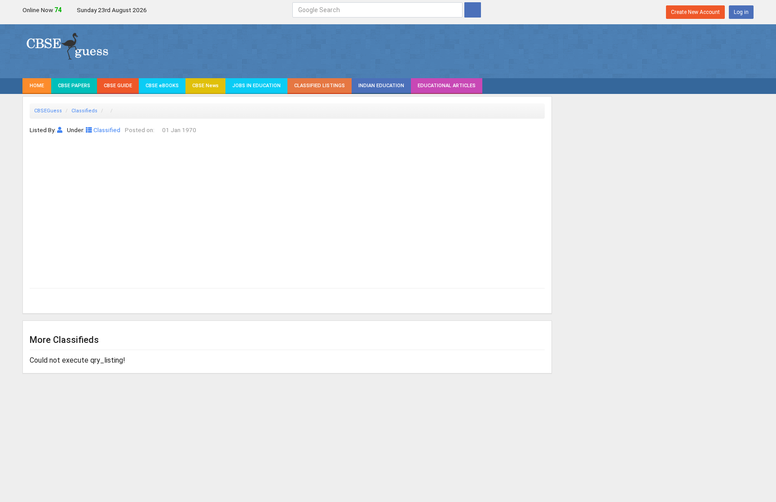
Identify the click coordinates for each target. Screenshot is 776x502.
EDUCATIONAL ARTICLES (447, 86)
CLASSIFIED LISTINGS (319, 86)
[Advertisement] (287, 202)
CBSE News (205, 86)
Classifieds (84, 111)
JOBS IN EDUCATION (256, 86)
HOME (37, 86)
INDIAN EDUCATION (381, 86)
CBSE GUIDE (118, 86)
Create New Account (695, 12)
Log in (741, 12)
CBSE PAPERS (74, 86)
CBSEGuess (48, 111)
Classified (106, 129)
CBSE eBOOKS (162, 86)
